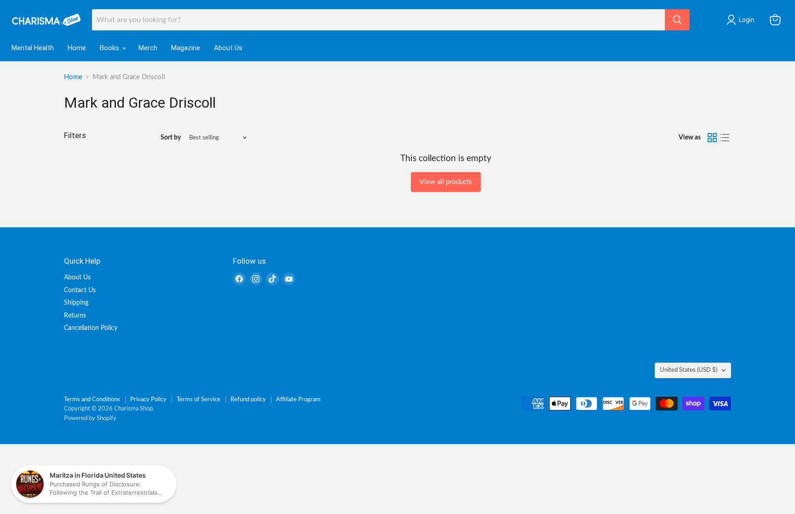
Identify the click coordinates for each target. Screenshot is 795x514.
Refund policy (248, 400)
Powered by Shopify (90, 419)
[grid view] (712, 137)
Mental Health (33, 48)
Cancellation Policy (90, 328)
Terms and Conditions (92, 400)
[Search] (677, 19)
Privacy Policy (148, 400)
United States (688, 370)
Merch (147, 48)
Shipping (76, 303)
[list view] (725, 137)
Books (110, 48)
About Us (228, 48)
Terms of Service (198, 400)
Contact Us (80, 290)
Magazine (185, 48)
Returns (75, 315)
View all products (446, 182)
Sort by (171, 137)
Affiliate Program (298, 400)
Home (77, 48)
